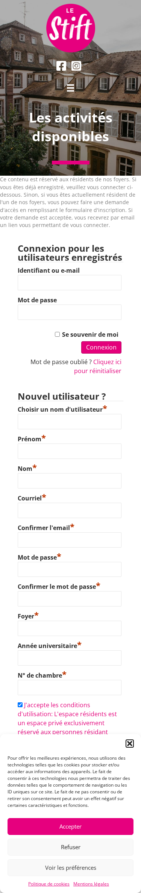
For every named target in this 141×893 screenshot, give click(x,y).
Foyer (28, 615)
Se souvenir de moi (90, 334)
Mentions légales (91, 884)
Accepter (70, 826)
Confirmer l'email (46, 527)
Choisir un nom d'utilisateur (62, 408)
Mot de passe (37, 300)
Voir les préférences (70, 867)
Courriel (32, 497)
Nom (27, 468)
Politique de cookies (49, 884)
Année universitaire (50, 645)
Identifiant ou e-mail (49, 270)
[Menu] (71, 88)
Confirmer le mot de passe (59, 586)
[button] (129, 743)
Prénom (32, 438)
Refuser (70, 847)
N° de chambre (42, 674)
